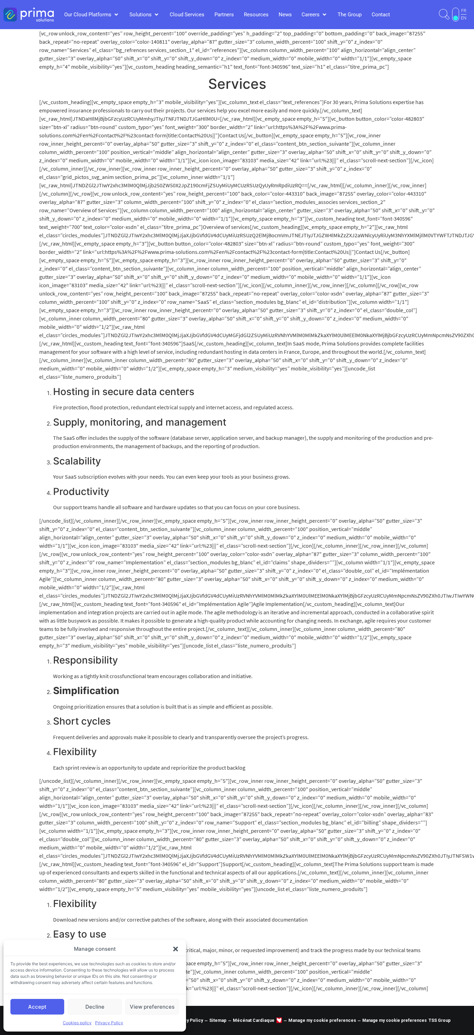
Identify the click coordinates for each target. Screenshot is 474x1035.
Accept (37, 1006)
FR (463, 10)
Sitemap (218, 1020)
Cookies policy (77, 1022)
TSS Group (440, 1020)
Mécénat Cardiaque (253, 1020)
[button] (175, 949)
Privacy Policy (109, 1022)
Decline (94, 1006)
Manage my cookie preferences (322, 1020)
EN (463, 18)
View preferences (152, 1006)
